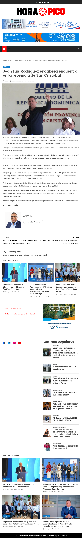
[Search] (78, 49)
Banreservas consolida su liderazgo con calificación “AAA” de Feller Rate (13, 287)
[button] (9, 49)
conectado (23, 255)
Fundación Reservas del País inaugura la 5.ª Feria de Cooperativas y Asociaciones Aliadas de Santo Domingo (41, 289)
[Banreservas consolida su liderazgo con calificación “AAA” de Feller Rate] (14, 272)
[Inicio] (4, 49)
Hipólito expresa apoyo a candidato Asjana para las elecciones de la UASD (60, 240)
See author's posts (33, 222)
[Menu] (9, 49)
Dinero (6, 66)
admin (6, 81)
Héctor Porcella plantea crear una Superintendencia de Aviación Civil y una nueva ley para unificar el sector (59, 524)
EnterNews (52, 535)
